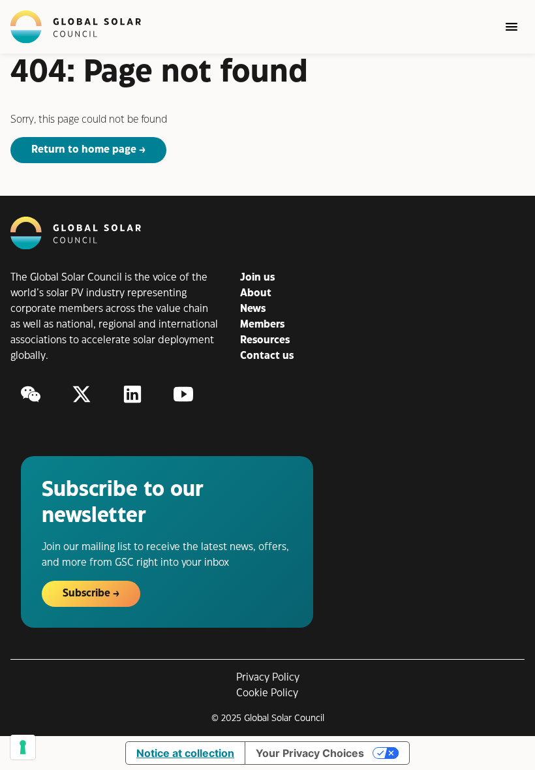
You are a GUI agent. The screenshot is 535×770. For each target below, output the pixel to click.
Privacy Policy (267, 678)
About (255, 293)
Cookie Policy (267, 693)
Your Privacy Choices (310, 753)
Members (262, 325)
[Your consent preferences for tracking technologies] (22, 747)
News (253, 309)
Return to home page (83, 150)
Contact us (267, 356)
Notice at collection (185, 753)
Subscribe (86, 593)
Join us (257, 278)
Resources (265, 340)
